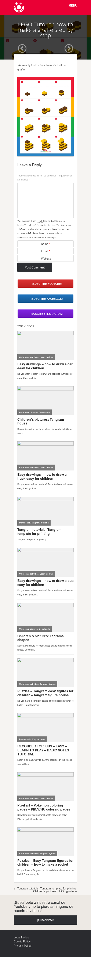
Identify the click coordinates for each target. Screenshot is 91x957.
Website (46, 258)
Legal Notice (21, 937)
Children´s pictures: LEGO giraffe (55, 891)
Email (45, 251)
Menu (73, 5)
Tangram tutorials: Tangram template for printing (45, 888)
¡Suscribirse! (45, 920)
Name (45, 243)
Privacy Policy (23, 945)
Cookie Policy (22, 941)
